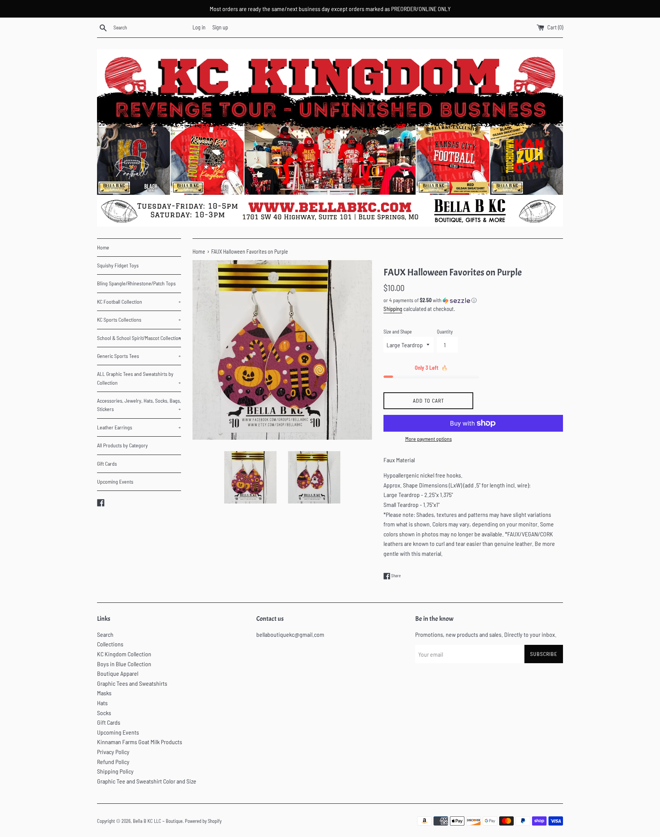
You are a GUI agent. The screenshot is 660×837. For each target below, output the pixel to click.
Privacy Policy (113, 751)
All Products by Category (122, 445)
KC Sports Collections (139, 319)
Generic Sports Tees (139, 356)
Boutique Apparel (117, 673)
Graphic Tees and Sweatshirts (132, 683)
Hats (102, 702)
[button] (473, 300)
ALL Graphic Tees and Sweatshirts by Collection (139, 378)
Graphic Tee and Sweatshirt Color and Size (146, 781)
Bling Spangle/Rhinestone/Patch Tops (136, 283)
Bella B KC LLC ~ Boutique (158, 821)
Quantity (445, 332)
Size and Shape (397, 332)
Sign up (220, 27)
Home (103, 247)
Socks (104, 712)
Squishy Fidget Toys (118, 265)
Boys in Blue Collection (124, 663)
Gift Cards (107, 463)
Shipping (392, 308)
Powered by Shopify (203, 821)
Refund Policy (113, 761)
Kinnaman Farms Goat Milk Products (139, 741)
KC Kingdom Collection (124, 653)
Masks (104, 692)
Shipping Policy (115, 771)
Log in (198, 27)
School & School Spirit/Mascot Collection (139, 338)
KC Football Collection (139, 301)
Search (105, 634)
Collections (110, 644)
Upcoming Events (115, 481)
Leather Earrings (139, 427)
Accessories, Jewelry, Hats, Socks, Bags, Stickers (139, 404)
